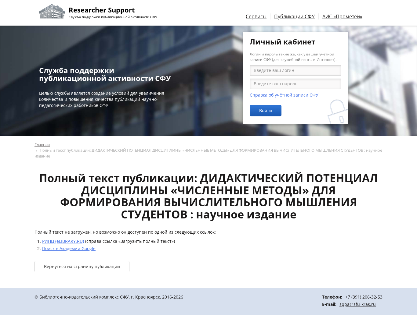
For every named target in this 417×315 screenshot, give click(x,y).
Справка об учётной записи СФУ (284, 95)
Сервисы (256, 16)
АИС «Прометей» (342, 16)
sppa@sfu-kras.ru (357, 304)
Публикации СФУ (294, 16)
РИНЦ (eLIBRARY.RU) (63, 241)
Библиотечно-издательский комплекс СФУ (84, 297)
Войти (265, 110)
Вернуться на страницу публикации (82, 266)
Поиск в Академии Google (69, 248)
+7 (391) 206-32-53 (364, 297)
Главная (42, 144)
